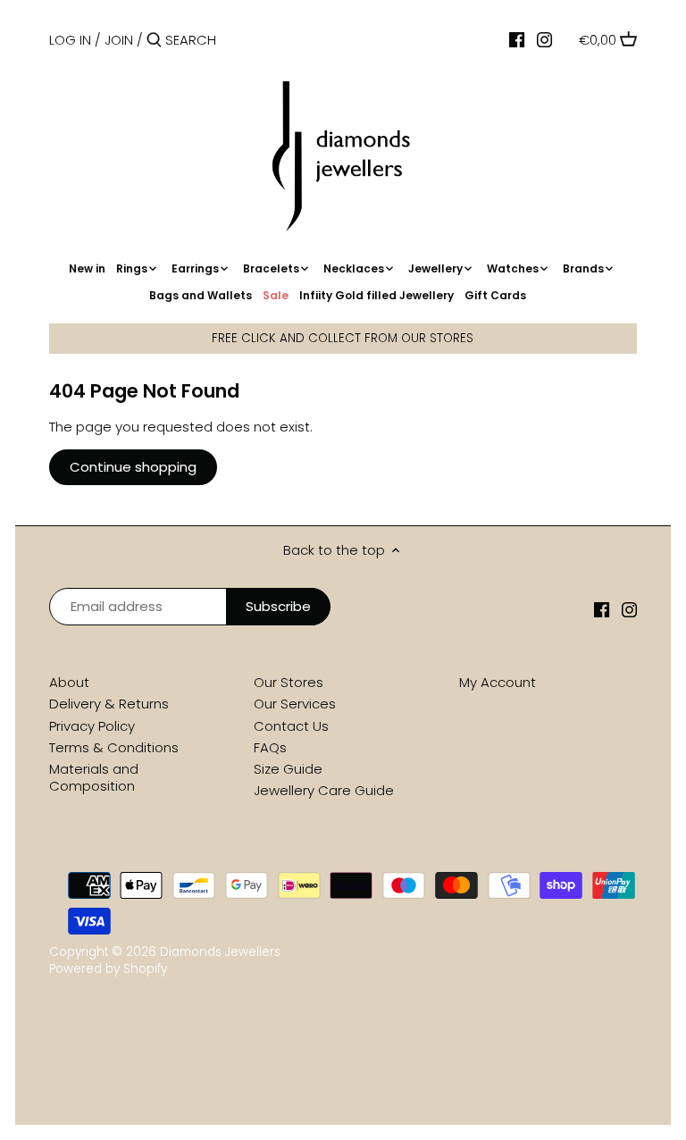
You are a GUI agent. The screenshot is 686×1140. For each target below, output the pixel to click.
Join (119, 39)
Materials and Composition (93, 777)
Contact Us (291, 726)
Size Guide (288, 768)
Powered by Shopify (108, 968)
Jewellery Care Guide (324, 790)
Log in (70, 39)
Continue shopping (133, 466)
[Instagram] (544, 39)
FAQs (270, 747)
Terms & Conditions (114, 747)
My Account (497, 682)
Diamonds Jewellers (220, 951)
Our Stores (288, 682)
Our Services (295, 703)
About (69, 682)
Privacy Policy (92, 726)
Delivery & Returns (109, 703)
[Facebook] (516, 39)
